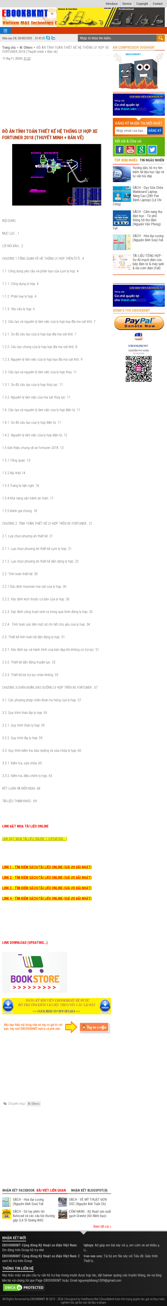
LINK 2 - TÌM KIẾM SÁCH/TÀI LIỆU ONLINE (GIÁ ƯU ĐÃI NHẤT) (47, 878)
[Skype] (48, 37)
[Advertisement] (56, 92)
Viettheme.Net (90, 1299)
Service (127, 3)
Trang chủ (9, 47)
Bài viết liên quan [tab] (51, 1190)
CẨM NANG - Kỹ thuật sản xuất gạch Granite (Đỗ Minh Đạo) (90, 1213)
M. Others (26, 47)
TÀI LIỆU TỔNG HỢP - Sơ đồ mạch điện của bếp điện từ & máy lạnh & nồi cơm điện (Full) (148, 262)
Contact (158, 3)
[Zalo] (53, 37)
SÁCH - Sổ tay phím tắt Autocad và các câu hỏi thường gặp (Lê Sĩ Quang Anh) (34, 1215)
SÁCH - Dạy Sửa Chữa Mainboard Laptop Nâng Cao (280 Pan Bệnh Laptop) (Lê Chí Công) (138, 196)
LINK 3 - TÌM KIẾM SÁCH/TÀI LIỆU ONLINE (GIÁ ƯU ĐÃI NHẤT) (47, 888)
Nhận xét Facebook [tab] (18, 1190)
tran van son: (93, 1256)
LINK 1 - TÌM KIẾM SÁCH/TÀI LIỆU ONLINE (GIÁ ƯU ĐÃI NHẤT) (47, 867)
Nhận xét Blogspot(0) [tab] (89, 1190)
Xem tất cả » (102, 1226)
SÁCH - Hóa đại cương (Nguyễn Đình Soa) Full (28, 1201)
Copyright (142, 3)
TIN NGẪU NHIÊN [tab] (152, 160)
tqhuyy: (89, 1245)
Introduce (112, 3)
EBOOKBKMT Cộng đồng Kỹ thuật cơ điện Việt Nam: (39, 1245)
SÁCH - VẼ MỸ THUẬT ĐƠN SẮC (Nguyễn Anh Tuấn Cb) (88, 1201)
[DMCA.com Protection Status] (24, 1287)
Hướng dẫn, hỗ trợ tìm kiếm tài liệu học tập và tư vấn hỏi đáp (148, 172)
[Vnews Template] (40, 17)
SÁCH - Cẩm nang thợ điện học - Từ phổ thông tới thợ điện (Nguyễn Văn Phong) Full (137, 220)
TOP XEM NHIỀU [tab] (125, 160)
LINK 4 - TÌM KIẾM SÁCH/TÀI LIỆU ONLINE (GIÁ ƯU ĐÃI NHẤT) (47, 898)
